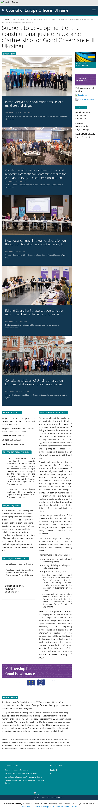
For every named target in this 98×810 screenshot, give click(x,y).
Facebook (82, 95)
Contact (74, 806)
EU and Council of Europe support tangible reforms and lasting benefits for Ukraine (34, 312)
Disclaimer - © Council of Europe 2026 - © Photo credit (45, 806)
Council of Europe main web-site (16, 770)
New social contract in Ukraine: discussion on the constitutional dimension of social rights (35, 242)
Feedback (53, 770)
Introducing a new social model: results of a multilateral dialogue (34, 103)
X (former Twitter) (86, 99)
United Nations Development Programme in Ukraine (23, 777)
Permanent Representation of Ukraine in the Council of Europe (24, 782)
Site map (53, 774)
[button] (49, 3)
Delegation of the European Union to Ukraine (21, 773)
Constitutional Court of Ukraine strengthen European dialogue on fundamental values (34, 382)
